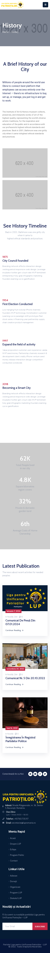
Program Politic (17, 855)
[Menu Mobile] (45, 4)
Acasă (13, 838)
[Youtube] (35, 774)
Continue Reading (13, 630)
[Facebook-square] (30, 774)
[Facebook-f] (40, 774)
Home (5, 32)
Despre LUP (15, 844)
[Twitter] (45, 774)
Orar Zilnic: (11, 812)
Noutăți (10, 616)
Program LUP (16, 892)
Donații (13, 881)
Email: (21, 823)
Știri (15, 616)
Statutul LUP (16, 898)
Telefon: (17, 819)
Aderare (13, 876)
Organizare (15, 887)
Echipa (13, 849)
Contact (13, 860)
